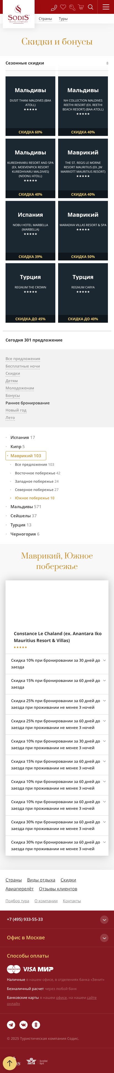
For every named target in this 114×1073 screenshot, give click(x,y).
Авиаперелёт (20, 889)
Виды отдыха (41, 880)
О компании (46, 901)
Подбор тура (17, 901)
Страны (14, 880)
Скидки (68, 880)
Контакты (72, 901)
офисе (61, 997)
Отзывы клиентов (58, 889)
